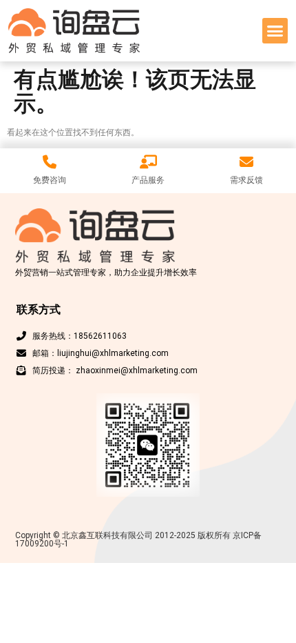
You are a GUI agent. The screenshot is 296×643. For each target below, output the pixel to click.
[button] (275, 31)
